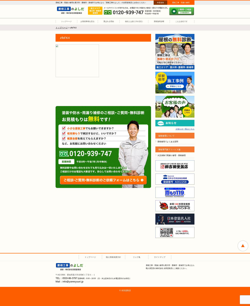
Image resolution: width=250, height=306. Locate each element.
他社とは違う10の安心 (134, 21)
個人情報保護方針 (113, 257)
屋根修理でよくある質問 (167, 142)
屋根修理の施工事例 (174, 82)
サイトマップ (159, 257)
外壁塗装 (160, 3)
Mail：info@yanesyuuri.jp (69, 281)
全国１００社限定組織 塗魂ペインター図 (174, 205)
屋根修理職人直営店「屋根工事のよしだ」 (72, 10)
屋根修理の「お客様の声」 (174, 107)
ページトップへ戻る (243, 246)
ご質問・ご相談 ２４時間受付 (181, 11)
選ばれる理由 (108, 21)
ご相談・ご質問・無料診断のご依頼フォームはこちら (103, 180)
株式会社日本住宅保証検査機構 (174, 179)
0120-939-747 (85, 154)
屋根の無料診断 (174, 51)
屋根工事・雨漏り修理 (181, 3)
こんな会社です (181, 21)
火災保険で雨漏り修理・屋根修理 (171, 155)
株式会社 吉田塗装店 (71, 266)
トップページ (66, 21)
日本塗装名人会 (174, 219)
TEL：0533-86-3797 (66, 278)
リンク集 (136, 257)
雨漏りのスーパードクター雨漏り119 (174, 192)
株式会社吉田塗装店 (174, 165)
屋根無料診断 (159, 21)
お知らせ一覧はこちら (185, 129)
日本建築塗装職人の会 (174, 232)
